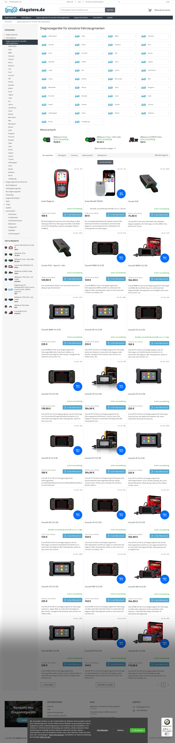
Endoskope (12, 214)
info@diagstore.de (143, 707)
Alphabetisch (102, 155)
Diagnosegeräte (12, 34)
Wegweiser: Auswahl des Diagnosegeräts (105, 706)
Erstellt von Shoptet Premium (159, 738)
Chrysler (11, 56)
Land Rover (12, 108)
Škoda (10, 169)
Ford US (11, 75)
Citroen (11, 59)
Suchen (110, 10)
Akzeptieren (138, 730)
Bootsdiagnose (11, 185)
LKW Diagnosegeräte (13, 188)
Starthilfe (11, 230)
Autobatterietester (15, 220)
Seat (10, 146)
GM (9, 78)
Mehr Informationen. (56, 735)
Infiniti (10, 88)
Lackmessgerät (13, 233)
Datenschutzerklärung (94, 2)
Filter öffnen (105, 162)
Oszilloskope (13, 217)
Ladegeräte (12, 227)
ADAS (8, 201)
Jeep (10, 98)
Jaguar (10, 95)
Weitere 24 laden (105, 685)
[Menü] (171, 719)
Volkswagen (12, 162)
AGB (79, 2)
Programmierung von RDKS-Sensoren (103, 712)
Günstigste (62, 155)
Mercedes (12, 117)
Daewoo (11, 66)
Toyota (10, 159)
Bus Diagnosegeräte (13, 191)
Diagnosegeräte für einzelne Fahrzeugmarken (16, 42)
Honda (10, 82)
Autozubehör (10, 211)
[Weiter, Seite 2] (163, 685)
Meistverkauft (87, 155)
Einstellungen (102, 730)
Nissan (10, 127)
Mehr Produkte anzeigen (104, 148)
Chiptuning (9, 195)
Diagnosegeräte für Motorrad (16, 182)
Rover (10, 175)
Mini (9, 120)
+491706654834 (141, 710)
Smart (10, 150)
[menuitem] (10, 18)
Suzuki (10, 156)
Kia (9, 101)
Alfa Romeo (12, 46)
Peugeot (11, 133)
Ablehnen (120, 730)
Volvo (10, 166)
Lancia (10, 104)
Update (8, 208)
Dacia (10, 62)
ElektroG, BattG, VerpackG (56, 715)
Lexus (10, 111)
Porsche (11, 137)
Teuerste (74, 155)
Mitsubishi (12, 124)
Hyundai (11, 85)
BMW (10, 53)
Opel (10, 130)
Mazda (10, 114)
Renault (11, 140)
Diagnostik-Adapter (13, 198)
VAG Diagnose (11, 38)
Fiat (9, 69)
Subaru (10, 153)
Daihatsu (11, 172)
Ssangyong (12, 179)
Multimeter (12, 224)
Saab (10, 143)
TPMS (8, 204)
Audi (9, 49)
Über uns (70, 2)
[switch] (167, 733)
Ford (10, 72)
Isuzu (10, 91)
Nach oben (48, 685)
